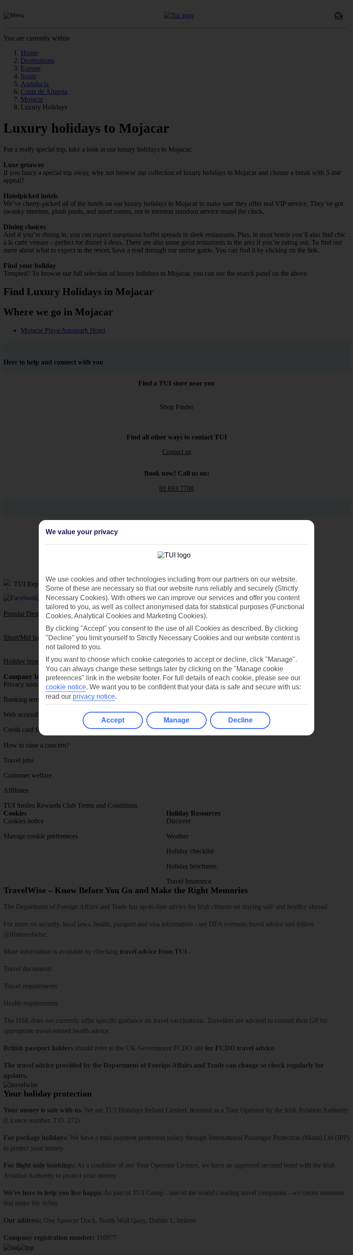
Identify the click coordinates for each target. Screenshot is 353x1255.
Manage (176, 720)
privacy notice (94, 696)
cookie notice (66, 687)
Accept (112, 720)
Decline (240, 720)
